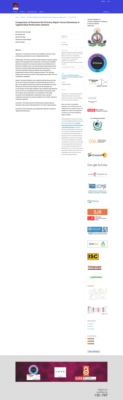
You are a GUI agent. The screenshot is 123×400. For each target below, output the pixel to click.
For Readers (90, 324)
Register (103, 1)
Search (107, 11)
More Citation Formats (68, 67)
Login (108, 1)
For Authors (90, 326)
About (41, 11)
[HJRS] (97, 111)
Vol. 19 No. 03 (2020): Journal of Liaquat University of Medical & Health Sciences (46, 17)
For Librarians (90, 329)
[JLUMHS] (97, 166)
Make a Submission (94, 351)
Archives (22, 11)
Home (17, 17)
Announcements (32, 11)
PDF (65, 36)
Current (15, 11)
